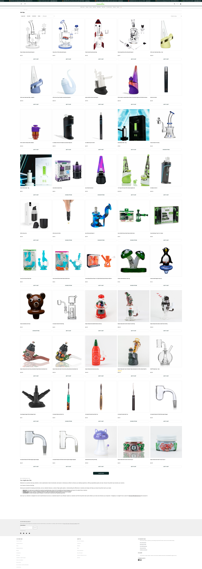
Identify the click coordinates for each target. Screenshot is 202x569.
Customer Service (19, 543)
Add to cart (36, 59)
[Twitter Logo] (26, 533)
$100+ (39, 16)
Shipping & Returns (19, 548)
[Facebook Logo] (23, 533)
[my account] (22, 3)
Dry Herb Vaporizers (143, 546)
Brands (17, 550)
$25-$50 (28, 16)
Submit (35, 527)
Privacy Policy (18, 562)
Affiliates (78, 545)
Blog (78, 548)
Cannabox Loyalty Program (21, 557)
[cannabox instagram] (26, 3)
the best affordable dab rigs (135, 495)
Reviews (78, 557)
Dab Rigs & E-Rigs (143, 544)
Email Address (22, 525)
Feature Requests (80, 550)
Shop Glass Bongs (143, 542)
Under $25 (23, 16)
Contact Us (79, 543)
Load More (101, 473)
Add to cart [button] (166, 240)
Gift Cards (18, 555)
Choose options (166, 149)
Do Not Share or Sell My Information (22, 564)
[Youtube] (29, 533)
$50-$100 (34, 16)
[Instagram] (20, 533)
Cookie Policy (18, 567)
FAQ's (17, 545)
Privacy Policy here (66, 523)
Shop (21, 9)
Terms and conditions (73, 523)
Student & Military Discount (81, 555)
